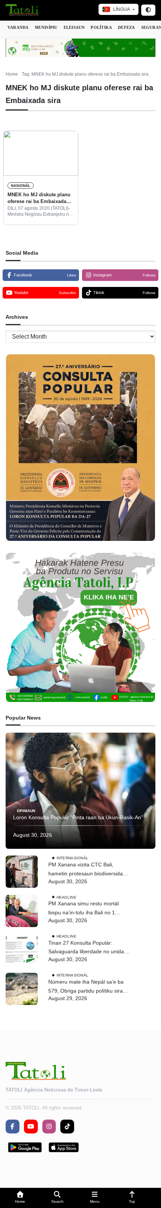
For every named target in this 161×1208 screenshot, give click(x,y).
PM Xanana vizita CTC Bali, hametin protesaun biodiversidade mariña (88, 870)
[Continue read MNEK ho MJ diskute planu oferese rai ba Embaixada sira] (40, 153)
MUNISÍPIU (46, 27)
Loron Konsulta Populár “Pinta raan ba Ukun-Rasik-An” (78, 817)
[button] (20, 1198)
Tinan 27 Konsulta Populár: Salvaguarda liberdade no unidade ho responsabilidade (89, 948)
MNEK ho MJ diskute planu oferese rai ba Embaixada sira (38, 198)
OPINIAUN (26, 811)
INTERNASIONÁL (73, 858)
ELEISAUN (74, 27)
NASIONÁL (20, 186)
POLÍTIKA (101, 27)
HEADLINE (66, 897)
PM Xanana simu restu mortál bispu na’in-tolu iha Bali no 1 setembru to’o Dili (83, 908)
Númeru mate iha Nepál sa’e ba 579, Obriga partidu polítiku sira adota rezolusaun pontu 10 (86, 987)
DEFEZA (126, 27)
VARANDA (18, 27)
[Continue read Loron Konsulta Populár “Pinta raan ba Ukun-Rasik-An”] (80, 791)
